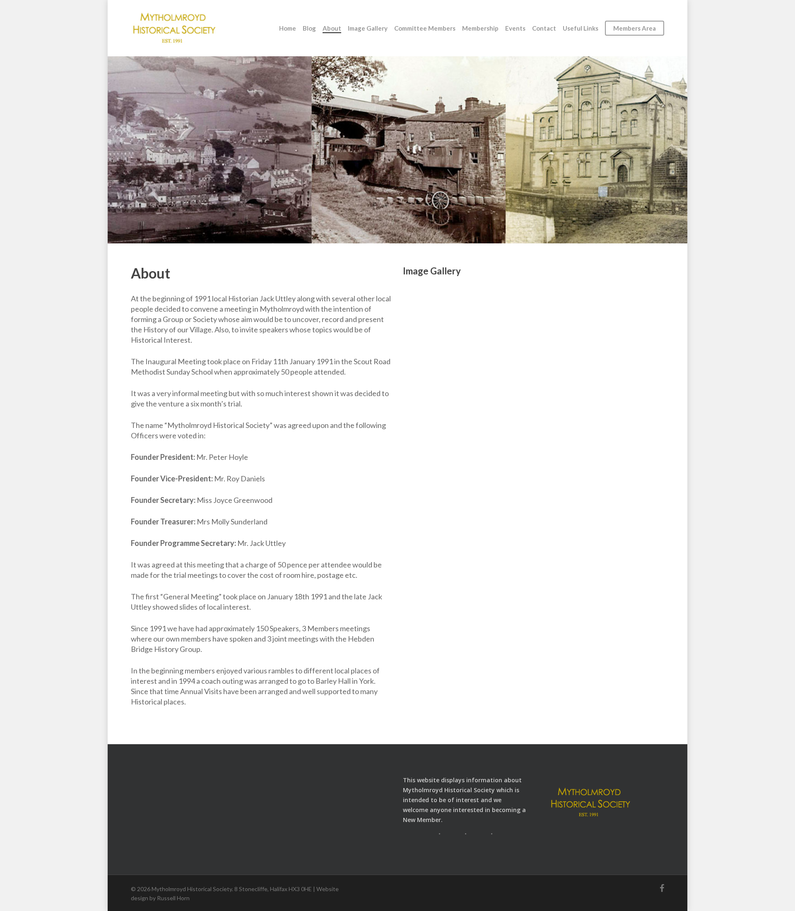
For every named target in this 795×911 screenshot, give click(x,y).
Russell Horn (173, 897)
